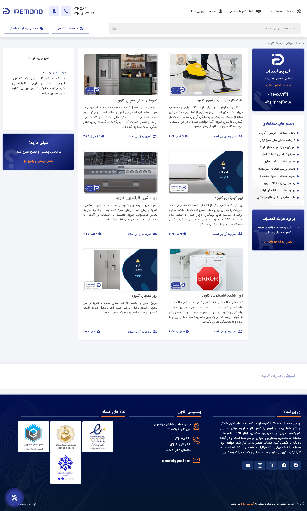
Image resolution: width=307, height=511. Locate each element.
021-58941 (278, 94)
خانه (301, 43)
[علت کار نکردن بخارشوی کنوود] (206, 74)
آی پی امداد (247, 504)
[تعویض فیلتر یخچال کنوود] (120, 74)
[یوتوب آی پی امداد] (247, 465)
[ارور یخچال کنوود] (120, 270)
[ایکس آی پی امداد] (271, 465)
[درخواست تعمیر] (14, 498)
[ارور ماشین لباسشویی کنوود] (206, 270)
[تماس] (66, 11)
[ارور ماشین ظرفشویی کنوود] (120, 172)
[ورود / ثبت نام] (54, 11)
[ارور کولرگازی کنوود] (206, 172)
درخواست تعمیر (68, 28)
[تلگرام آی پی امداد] (283, 465)
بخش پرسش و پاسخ (24, 28)
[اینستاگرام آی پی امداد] (259, 465)
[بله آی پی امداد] (295, 465)
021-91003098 (278, 102)
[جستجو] (115, 28)
